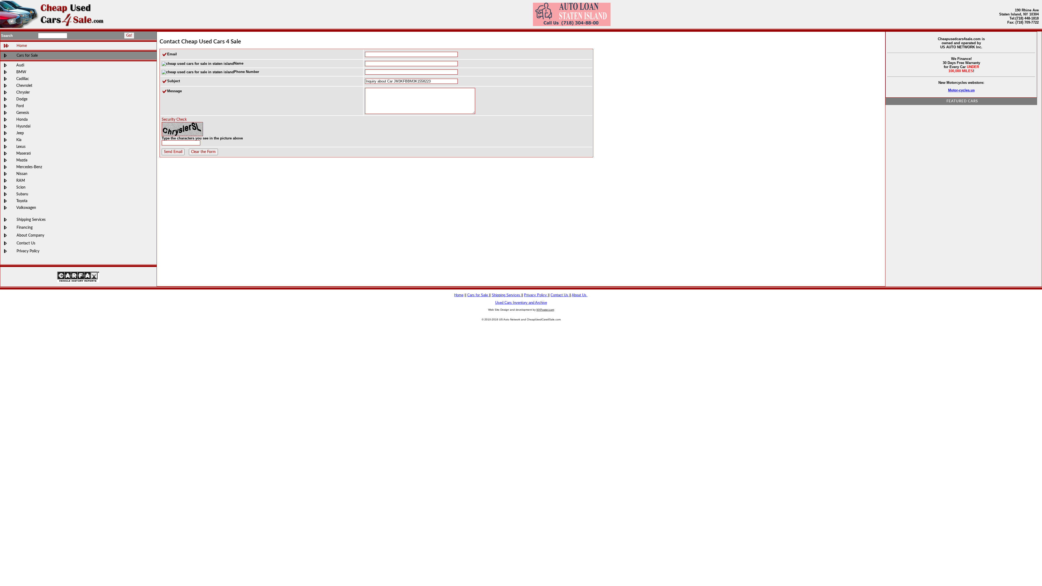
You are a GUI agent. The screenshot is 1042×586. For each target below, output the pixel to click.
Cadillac (22, 79)
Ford (20, 106)
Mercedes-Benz (29, 167)
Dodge (21, 99)
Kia (18, 140)
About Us (579, 295)
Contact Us (26, 243)
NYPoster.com (545, 309)
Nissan (21, 174)
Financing (25, 227)
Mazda (21, 160)
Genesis (22, 113)
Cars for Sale (27, 55)
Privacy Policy (28, 251)
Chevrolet (24, 86)
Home (458, 295)
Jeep (20, 133)
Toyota (21, 201)
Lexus (21, 147)
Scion (21, 187)
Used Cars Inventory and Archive (521, 303)
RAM (20, 181)
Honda (22, 119)
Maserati (23, 153)
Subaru (22, 194)
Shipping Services (31, 220)
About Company (30, 235)
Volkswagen (26, 208)
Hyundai (23, 126)
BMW (21, 72)
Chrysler (23, 92)
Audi (20, 65)
